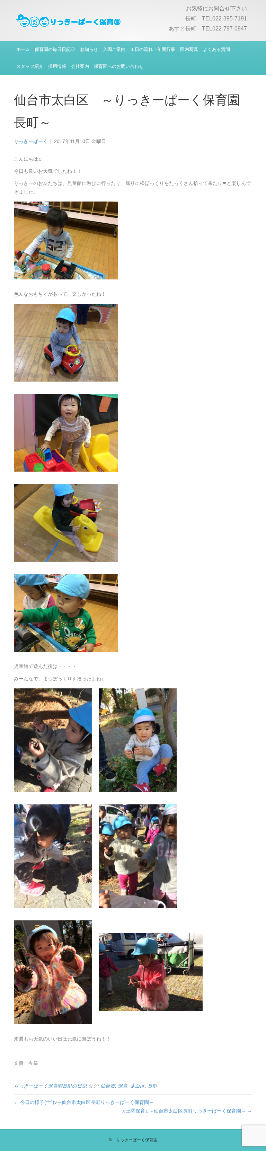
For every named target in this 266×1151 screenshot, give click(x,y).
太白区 (137, 1086)
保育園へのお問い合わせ (118, 66)
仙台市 (107, 1086)
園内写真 (189, 49)
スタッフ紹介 (29, 66)
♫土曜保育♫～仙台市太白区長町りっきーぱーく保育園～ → (187, 1111)
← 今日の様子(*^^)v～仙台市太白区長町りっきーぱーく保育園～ (84, 1102)
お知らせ (89, 49)
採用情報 (57, 66)
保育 (122, 1086)
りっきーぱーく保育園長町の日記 (50, 1086)
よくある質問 (216, 49)
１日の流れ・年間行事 (152, 49)
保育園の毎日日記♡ (55, 49)
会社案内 (80, 66)
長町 (152, 1086)
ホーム (23, 49)
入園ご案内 (114, 49)
